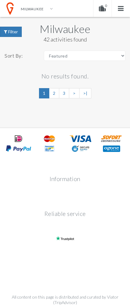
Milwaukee (65, 28)
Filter (12, 31)
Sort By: (14, 55)
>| (85, 93)
